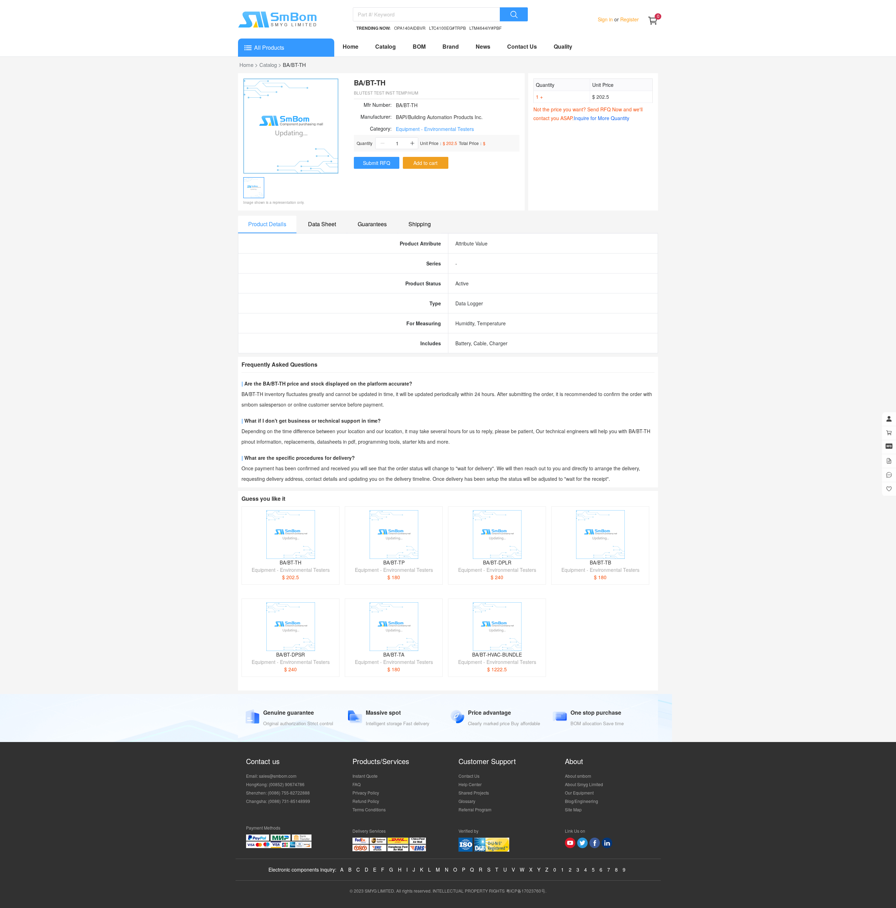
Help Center (470, 784)
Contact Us (522, 46)
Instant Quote (365, 776)
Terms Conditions (369, 809)
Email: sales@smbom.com (271, 776)
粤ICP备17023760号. (526, 891)
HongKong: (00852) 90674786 (275, 784)
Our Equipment (579, 793)
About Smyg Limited (584, 784)
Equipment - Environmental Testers (435, 128)
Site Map (573, 809)
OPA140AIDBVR (410, 28)
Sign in (606, 19)
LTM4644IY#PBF (485, 28)
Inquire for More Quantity (601, 118)
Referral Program (474, 809)
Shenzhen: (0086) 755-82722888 (278, 793)
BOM (419, 46)
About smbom (578, 776)
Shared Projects (473, 793)
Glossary (466, 801)
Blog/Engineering (581, 801)
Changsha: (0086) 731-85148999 (278, 801)
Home (350, 46)
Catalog (385, 46)
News (483, 46)
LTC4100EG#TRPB (447, 28)
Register (629, 19)
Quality (563, 46)
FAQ (356, 784)
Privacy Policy (365, 793)
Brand (450, 46)
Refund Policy (365, 801)
